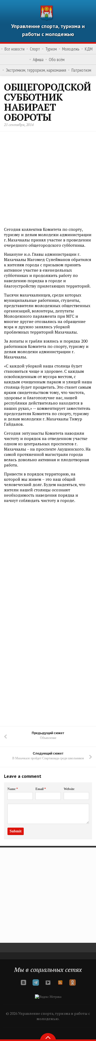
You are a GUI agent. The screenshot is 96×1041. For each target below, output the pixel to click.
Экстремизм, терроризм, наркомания (36, 70)
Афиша (38, 59)
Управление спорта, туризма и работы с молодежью (48, 30)
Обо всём (57, 59)
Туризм (51, 49)
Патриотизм (81, 70)
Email (40, 789)
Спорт (35, 49)
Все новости (15, 49)
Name (12, 789)
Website (69, 789)
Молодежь (70, 49)
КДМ (89, 49)
